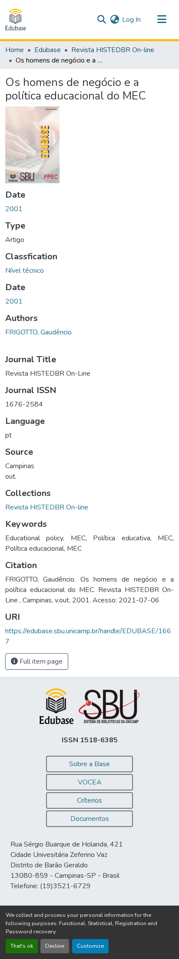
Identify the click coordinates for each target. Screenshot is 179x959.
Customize (90, 946)
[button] (15, 19)
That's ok (21, 946)
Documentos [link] (89, 818)
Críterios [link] (89, 800)
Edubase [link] (47, 50)
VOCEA (90, 782)
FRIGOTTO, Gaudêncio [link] (38, 332)
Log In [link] (131, 19)
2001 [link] (14, 209)
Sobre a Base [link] (89, 764)
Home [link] (14, 50)
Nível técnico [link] (24, 270)
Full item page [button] (40, 661)
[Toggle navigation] (161, 19)
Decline (54, 946)
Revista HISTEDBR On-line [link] (112, 50)
